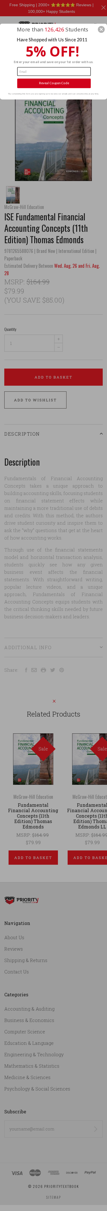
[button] (101, 29)
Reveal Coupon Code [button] (54, 83)
